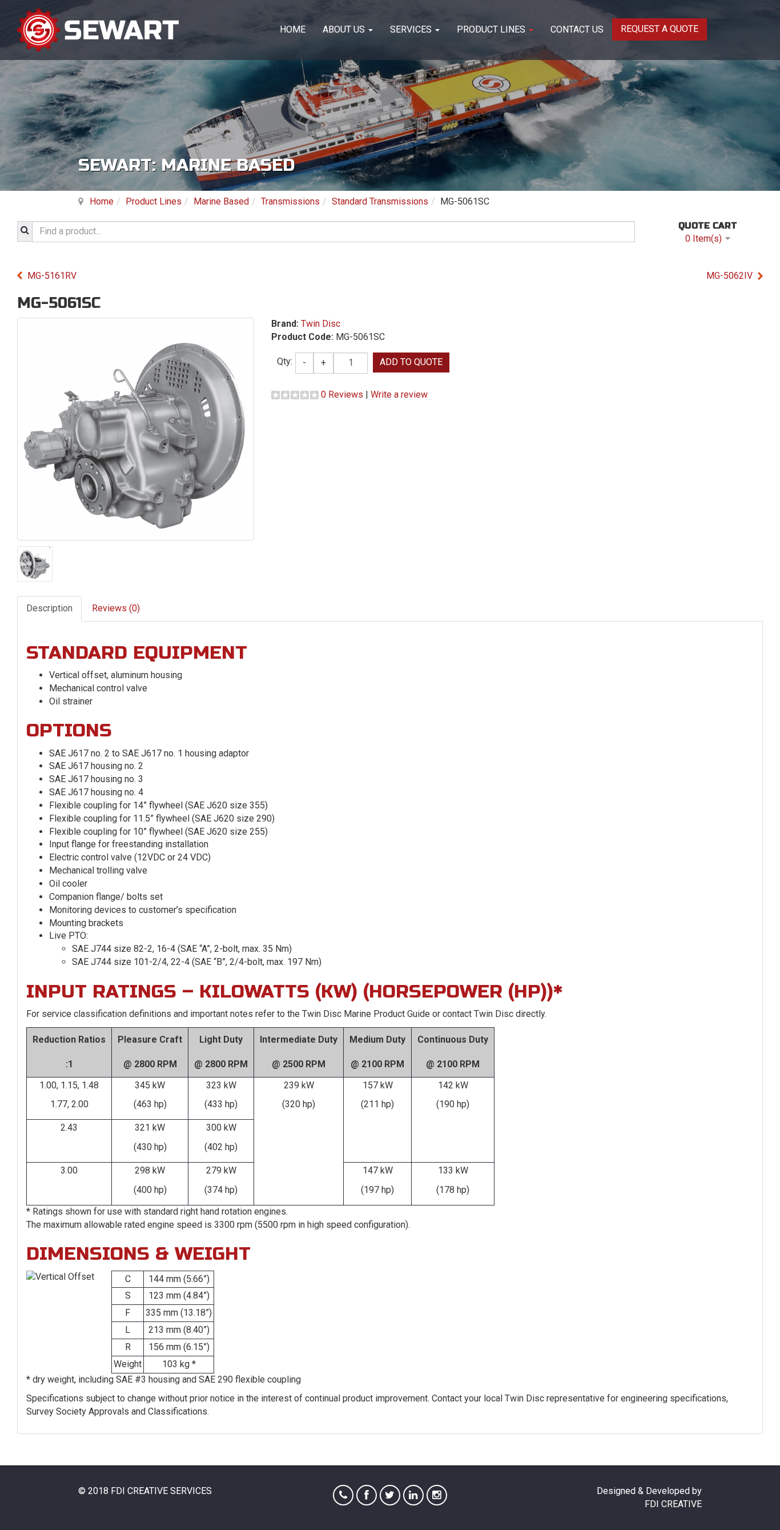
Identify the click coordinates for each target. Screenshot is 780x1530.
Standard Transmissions (380, 201)
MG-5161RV (52, 275)
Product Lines (492, 29)
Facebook (366, 1495)
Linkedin (413, 1495)
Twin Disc (320, 323)
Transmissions (290, 201)
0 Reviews (342, 394)
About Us (345, 29)
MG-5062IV (729, 275)
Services (412, 29)
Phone (343, 1495)
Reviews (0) (116, 608)
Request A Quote (659, 28)
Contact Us (577, 29)
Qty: (284, 361)
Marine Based (221, 201)
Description (49, 608)
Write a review (399, 394)
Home (292, 29)
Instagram (437, 1495)
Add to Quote (411, 362)
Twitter (390, 1495)
